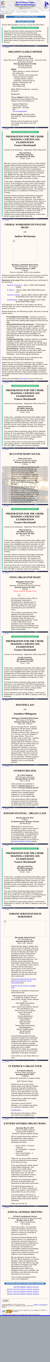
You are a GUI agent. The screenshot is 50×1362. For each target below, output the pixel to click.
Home (11, 12)
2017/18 (16, 1292)
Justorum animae (13, 295)
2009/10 (29, 1287)
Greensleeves (12, 300)
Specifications (16, 1110)
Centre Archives (33, 12)
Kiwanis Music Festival (22, 841)
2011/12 (10, 1289)
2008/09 (23, 1287)
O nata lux (11, 290)
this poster (24, 378)
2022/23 (16, 1294)
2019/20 (29, 1292)
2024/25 (29, 1294)
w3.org (32, 1310)
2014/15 (29, 1289)
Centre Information (21, 12)
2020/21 (36, 1292)
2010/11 (36, 1287)
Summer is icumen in (14, 285)
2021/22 (10, 1294)
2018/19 (23, 1292)
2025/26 (36, 1294)
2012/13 (16, 1289)
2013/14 (23, 1289)
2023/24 (23, 1294)
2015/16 (36, 1289)
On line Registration (20, 111)
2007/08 (16, 1287)
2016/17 (10, 1292)
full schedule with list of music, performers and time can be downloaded (24, 981)
